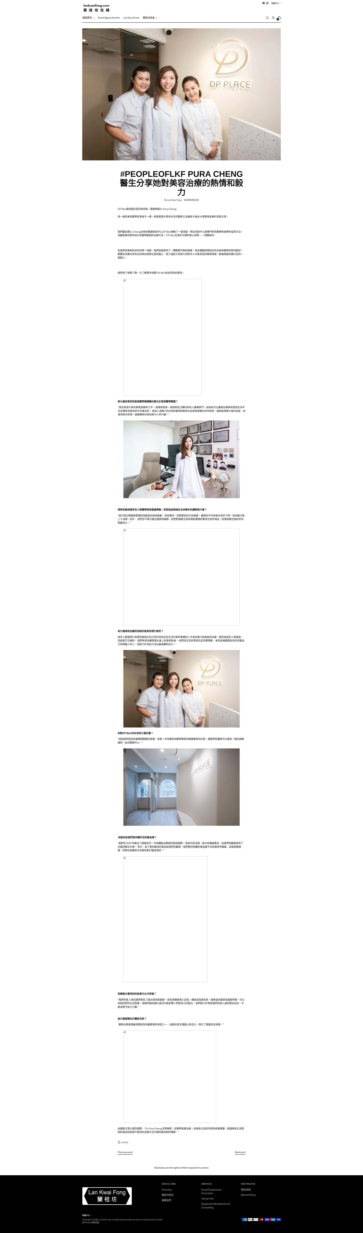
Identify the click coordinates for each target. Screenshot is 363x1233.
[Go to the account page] (273, 18)
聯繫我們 (166, 1200)
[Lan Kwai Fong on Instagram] (267, 3)
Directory (167, 1189)
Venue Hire (207, 1198)
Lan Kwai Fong (105, 1219)
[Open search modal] (267, 18)
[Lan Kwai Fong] (96, 8)
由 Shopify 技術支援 (90, 1222)
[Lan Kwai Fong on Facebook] (263, 3)
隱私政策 (246, 1189)
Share (124, 1142)
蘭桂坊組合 (168, 1195)
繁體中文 (275, 3)
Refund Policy (248, 1195)
